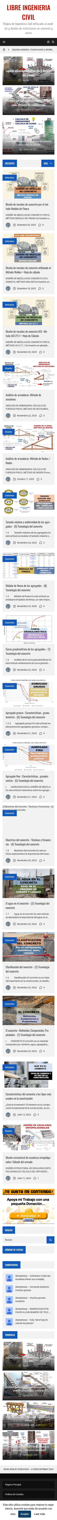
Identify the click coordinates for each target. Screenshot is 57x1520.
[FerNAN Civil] (8, 225)
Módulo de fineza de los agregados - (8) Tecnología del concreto (26, 588)
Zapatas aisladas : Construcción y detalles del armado (33, 49)
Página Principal (13, 1484)
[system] (48, 42)
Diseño (8, 368)
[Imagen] (28, 184)
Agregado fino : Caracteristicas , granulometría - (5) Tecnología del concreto (27, 778)
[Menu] (4, 42)
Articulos (9, 177)
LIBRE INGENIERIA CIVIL (28, 12)
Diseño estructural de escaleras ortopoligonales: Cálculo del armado (28, 1159)
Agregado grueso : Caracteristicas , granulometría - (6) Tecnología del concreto (28, 715)
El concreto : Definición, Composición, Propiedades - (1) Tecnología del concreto (27, 1032)
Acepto (25, 1514)
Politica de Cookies (14, 1494)
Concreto (9, 495)
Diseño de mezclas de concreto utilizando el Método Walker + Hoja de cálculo (28, 270)
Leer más (39, 1514)
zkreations (23, 1469)
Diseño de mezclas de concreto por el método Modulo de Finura (27, 206)
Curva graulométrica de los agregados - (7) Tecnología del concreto (28, 651)
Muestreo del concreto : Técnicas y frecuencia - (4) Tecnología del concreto (28, 842)
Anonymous (21, 1276)
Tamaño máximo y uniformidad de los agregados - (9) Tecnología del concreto (28, 524)
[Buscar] (53, 42)
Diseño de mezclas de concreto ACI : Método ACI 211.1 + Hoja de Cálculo (27, 333)
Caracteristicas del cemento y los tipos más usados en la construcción (28, 1096)
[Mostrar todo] (47, 163)
